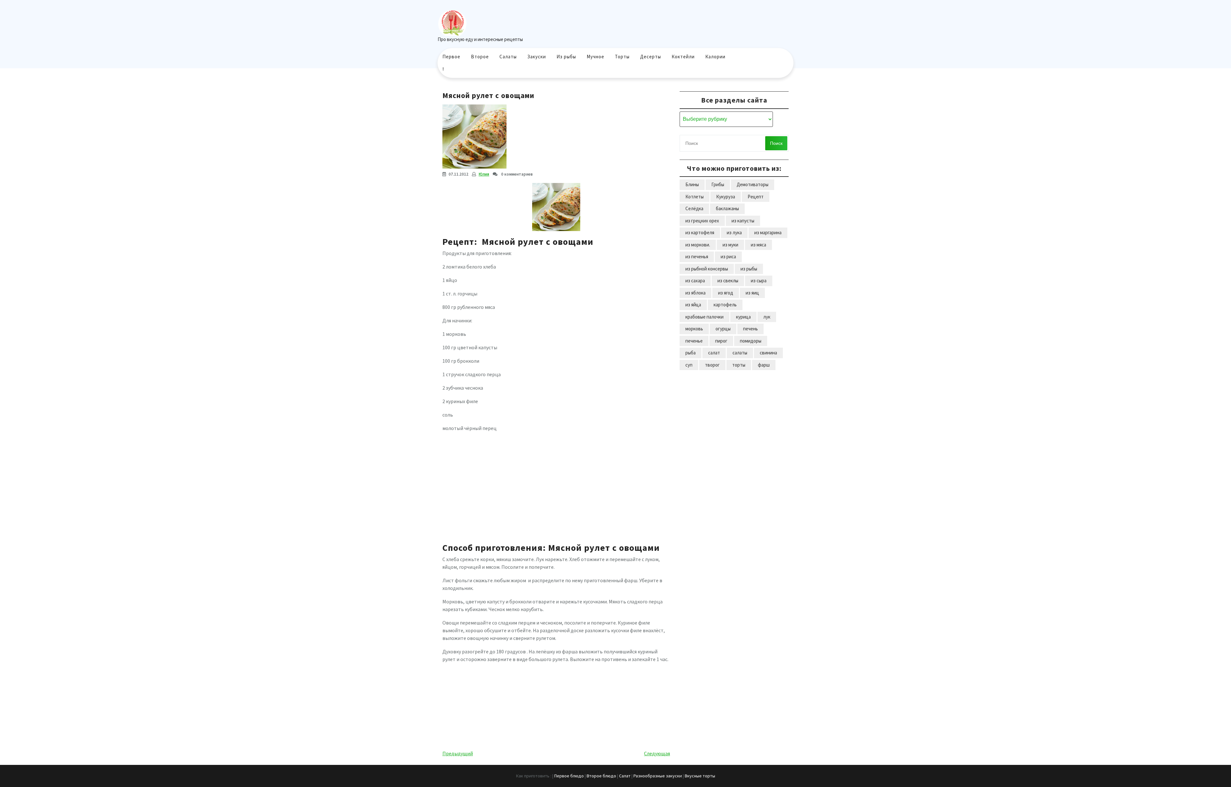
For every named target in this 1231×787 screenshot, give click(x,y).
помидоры (750, 341)
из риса (728, 256)
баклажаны (727, 208)
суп (688, 365)
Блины (692, 184)
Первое (451, 57)
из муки (730, 245)
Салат (625, 776)
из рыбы (749, 269)
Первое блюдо (569, 776)
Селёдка (694, 208)
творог (712, 365)
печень (750, 329)
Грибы (717, 184)
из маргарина (768, 232)
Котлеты (694, 197)
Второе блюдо (601, 776)
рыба (690, 353)
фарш (764, 365)
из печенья (696, 256)
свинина (768, 353)
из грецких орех (702, 221)
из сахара (695, 281)
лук (766, 317)
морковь (694, 329)
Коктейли (683, 57)
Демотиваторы (752, 184)
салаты (740, 353)
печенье (694, 341)
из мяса (758, 245)
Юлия (484, 174)
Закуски (536, 57)
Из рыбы (566, 57)
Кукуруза (725, 197)
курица (743, 317)
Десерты (650, 57)
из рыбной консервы (706, 269)
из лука (734, 232)
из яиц (752, 293)
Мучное (595, 57)
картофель (725, 305)
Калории (715, 57)
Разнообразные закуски (657, 776)
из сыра (758, 281)
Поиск (776, 143)
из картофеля (699, 232)
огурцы (723, 329)
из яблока (695, 293)
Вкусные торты (700, 776)
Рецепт (756, 197)
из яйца (693, 305)
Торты (622, 57)
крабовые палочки (704, 317)
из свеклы (727, 281)
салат (714, 353)
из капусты (743, 221)
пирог (721, 341)
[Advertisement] (556, 484)
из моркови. (697, 245)
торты (738, 365)
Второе (480, 57)
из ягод (725, 293)
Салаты (508, 57)
